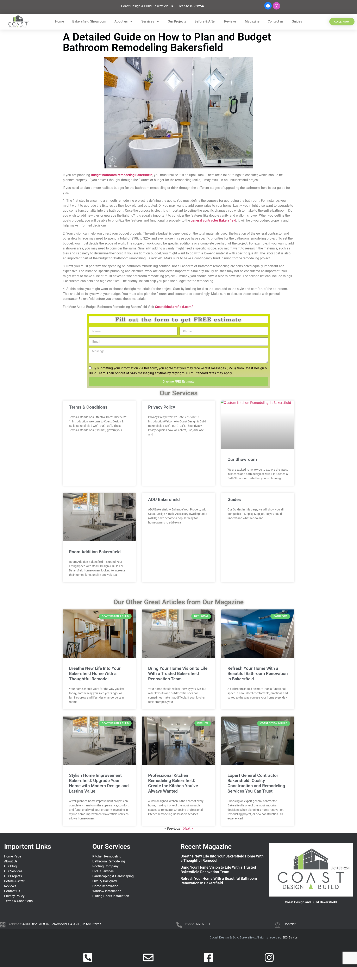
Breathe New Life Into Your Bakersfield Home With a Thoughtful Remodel (95, 673)
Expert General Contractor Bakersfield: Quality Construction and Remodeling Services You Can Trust (256, 783)
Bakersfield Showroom (89, 21)
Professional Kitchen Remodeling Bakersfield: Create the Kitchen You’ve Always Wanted (173, 783)
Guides (297, 21)
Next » (188, 828)
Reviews (230, 21)
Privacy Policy (161, 407)
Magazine (252, 21)
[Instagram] (276, 6)
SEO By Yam (291, 937)
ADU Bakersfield (164, 499)
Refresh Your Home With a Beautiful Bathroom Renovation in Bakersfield (257, 673)
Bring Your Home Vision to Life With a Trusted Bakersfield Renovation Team (177, 673)
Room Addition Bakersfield (95, 551)
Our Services (111, 846)
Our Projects (177, 21)
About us (121, 21)
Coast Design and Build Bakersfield (311, 902)
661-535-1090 (205, 924)
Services (147, 21)
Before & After (205, 21)
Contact (289, 924)
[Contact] (277, 925)
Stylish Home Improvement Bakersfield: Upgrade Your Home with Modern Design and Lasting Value (99, 783)
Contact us (275, 21)
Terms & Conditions (88, 407)
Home (59, 21)
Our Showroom (242, 459)
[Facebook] (268, 6)
